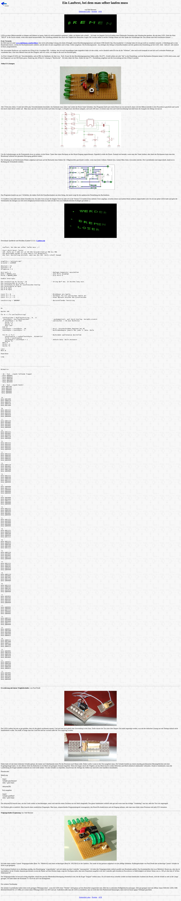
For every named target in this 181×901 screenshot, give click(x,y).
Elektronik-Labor (84, 11)
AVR (100, 11)
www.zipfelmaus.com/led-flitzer (27, 43)
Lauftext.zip (40, 241)
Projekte (94, 11)
